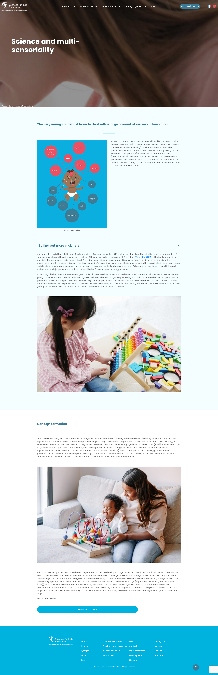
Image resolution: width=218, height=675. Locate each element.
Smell (83, 660)
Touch (84, 641)
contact (158, 646)
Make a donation (190, 6)
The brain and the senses (115, 646)
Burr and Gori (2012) (149, 581)
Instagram (160, 641)
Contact (133, 646)
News (154, 6)
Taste (83, 655)
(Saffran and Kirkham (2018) (146, 444)
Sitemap (133, 660)
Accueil (5, 106)
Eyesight (85, 650)
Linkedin (158, 650)
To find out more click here (60, 245)
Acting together (134, 6)
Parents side (86, 6)
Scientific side (109, 6)
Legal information (137, 650)
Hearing (84, 646)
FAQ (131, 641)
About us (66, 6)
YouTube (159, 655)
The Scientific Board (112, 641)
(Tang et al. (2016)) (143, 257)
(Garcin (159, 441)
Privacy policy (135, 655)
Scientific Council (87, 609)
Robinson (167, 581)
